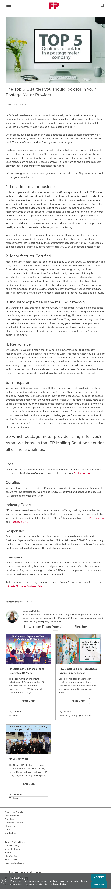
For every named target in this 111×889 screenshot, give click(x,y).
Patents (9, 852)
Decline (99, 884)
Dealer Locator (82, 473)
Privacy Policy (12, 845)
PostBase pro (97, 518)
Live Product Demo (15, 863)
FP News (13, 715)
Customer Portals (14, 812)
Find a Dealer (11, 859)
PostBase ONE (19, 522)
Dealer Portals (12, 815)
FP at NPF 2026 (18, 759)
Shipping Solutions (81, 715)
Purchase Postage (14, 822)
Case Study (64, 715)
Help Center (11, 856)
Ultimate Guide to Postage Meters (25, 586)
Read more (28, 701)
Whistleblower (12, 849)
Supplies (9, 819)
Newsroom (10, 826)
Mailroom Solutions (18, 104)
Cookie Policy (59, 884)
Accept (99, 877)
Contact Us (10, 833)
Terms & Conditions (15, 842)
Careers (9, 829)
